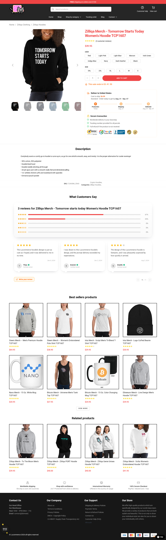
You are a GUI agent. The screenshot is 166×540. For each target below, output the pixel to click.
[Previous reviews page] (138, 280)
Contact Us (89, 516)
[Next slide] (77, 65)
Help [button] (161, 537)
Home (11, 25)
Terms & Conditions (55, 509)
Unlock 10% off (5, 529)
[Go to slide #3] (40, 106)
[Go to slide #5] (65, 106)
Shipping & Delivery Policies (95, 505)
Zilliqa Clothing (23, 25)
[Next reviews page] (150, 280)
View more (83, 408)
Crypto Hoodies (96, 182)
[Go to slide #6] (78, 106)
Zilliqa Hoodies (39, 25)
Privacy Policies (53, 512)
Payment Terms (91, 509)
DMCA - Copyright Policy (57, 516)
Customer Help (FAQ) (93, 519)
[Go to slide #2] (27, 106)
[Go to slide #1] (15, 106)
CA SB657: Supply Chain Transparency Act (63, 519)
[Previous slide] (12, 65)
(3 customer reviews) (103, 41)
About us (51, 505)
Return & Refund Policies (94, 512)
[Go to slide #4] (53, 106)
